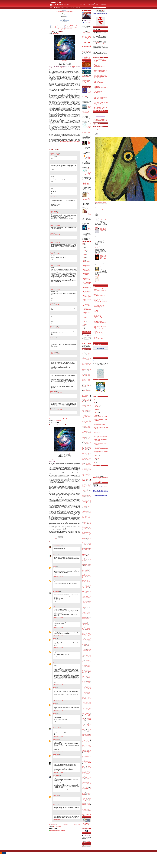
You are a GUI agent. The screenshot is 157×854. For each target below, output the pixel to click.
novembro (85, 250)
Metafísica (87, 655)
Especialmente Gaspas (54, 153)
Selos (86, 767)
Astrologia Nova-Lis (86, 399)
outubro (84, 251)
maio (84, 258)
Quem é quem (84, 731)
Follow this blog (100, 348)
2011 (83, 247)
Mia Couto (85, 656)
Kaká (87, 591)
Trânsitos (83, 794)
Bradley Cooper (88, 417)
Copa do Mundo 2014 (88, 453)
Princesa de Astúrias (85, 723)
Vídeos (88, 804)
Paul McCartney (87, 704)
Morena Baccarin (87, 667)
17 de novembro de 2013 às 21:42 (56, 409)
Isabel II (83, 558)
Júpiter (86, 590)
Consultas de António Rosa (59, 7)
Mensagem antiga (77, 418)
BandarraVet (83, 405)
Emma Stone (89, 500)
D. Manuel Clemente (88, 464)
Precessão (104, 3)
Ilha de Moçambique (97, 86)
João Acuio (83, 575)
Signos (87, 771)
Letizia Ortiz (88, 612)
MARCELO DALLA (53, 326)
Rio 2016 (87, 744)
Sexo (87, 768)
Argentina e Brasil (96, 64)
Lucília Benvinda (53, 371)
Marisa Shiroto (88, 643)
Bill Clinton (88, 412)
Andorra (90, 370)
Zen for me (88, 814)
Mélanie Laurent (85, 650)
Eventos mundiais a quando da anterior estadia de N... (87, 296)
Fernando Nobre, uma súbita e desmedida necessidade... (87, 288)
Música (90, 673)
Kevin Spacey (84, 598)
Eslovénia (84, 506)
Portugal (83, 718)
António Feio (83, 384)
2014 (83, 243)
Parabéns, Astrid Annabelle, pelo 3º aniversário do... (86, 303)
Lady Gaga (89, 606)
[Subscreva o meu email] (63, 10)
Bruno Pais (86, 421)
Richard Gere (83, 741)
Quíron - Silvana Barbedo (98, 332)
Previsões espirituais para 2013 (99, 99)
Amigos (83, 366)
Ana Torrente (86, 370)
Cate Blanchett (87, 427)
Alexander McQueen (85, 363)
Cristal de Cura (84, 458)
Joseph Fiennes (88, 586)
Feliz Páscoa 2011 (86, 286)
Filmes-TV (78, 7)
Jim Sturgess (88, 574)
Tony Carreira (88, 792)
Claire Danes (86, 442)
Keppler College (85, 596)
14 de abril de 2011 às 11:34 (55, 174)
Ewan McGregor (85, 511)
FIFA (82, 521)
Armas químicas (89, 386)
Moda (84, 666)
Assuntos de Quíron (97, 65)
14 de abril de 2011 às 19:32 (55, 338)
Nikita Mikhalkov (84, 683)
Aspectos (87, 392)
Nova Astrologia (85, 688)
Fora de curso (85, 523)
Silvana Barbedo (84, 772)
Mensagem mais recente (53, 418)
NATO (89, 677)
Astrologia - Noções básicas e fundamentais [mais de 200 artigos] (86, 80)
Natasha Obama (84, 677)
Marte (86, 645)
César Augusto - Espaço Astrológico (99, 304)
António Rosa (89, 384)
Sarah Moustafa (84, 762)
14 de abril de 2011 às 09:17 (55, 154)
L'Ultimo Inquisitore (84, 606)
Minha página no (86, 36)
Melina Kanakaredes (88, 651)
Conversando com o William (93, 4)
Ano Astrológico (84, 380)
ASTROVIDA (97, 254)
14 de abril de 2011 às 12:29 (55, 225)
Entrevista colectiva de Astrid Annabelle (100, 76)
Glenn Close (86, 534)
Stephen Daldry (84, 777)
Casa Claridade (84, 426)
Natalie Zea (88, 676)
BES (90, 410)
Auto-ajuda (87, 402)
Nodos (88, 686)
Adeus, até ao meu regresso (100, 209)
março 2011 (96, 455)
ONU (89, 693)
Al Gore (89, 359)
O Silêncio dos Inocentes (86, 692)
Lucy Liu (89, 622)
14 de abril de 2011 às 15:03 (55, 289)
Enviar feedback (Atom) (57, 420)
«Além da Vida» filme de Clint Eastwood (101, 454)
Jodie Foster (84, 576)
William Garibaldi (53, 196)
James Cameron (88, 560)
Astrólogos (86, 400)
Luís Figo (83, 623)
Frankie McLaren (84, 527)
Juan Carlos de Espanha (85, 587)
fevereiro (84, 322)
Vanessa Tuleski (96, 339)
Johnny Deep (83, 581)
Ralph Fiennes (87, 734)
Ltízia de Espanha (84, 617)
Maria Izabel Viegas (88, 638)
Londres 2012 (86, 615)
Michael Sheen (84, 661)
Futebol (90, 528)
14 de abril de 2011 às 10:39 (58, 563)
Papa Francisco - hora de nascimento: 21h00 (89, 144)
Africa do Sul (85, 359)
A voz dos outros (88, 355)
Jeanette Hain (86, 565)
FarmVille (86, 513)
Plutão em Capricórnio (86, 714)
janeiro (84, 324)
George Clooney (88, 532)
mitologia (85, 665)
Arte (85, 389)
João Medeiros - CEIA (97, 316)
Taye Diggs (83, 782)
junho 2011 (96, 412)
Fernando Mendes (84, 518)
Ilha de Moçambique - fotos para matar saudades (87, 263)
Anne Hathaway (88, 379)
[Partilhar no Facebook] (62, 537)
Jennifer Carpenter (87, 566)
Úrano (84, 795)
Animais (83, 378)
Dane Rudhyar (87, 468)
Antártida (89, 380)
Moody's (83, 667)
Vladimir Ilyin (88, 805)
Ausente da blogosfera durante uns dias (101, 448)
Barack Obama (89, 405)
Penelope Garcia (87, 709)
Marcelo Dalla (87, 635)
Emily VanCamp (84, 500)
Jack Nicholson (84, 559)
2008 (83, 328)
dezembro (85, 248)
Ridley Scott (83, 744)
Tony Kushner (84, 793)
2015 (88, 352)
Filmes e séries (96, 80)
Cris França (88, 457)
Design (87, 479)
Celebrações (86, 431)
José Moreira (85, 585)
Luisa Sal (83, 624)
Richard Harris (88, 741)
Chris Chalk (88, 436)
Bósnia (89, 416)
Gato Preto (83, 532)
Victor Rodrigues (84, 804)
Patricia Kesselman (85, 703)
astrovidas (55, 761)
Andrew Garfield (87, 374)
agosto (84, 254)
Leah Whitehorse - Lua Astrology (99, 317)
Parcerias (95, 96)
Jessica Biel (88, 571)
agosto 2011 (97, 409)
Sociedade (87, 773)
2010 (83, 325)
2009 (83, 327)
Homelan (86, 549)
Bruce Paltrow (87, 420)
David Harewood (89, 475)
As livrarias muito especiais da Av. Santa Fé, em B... (86, 279)
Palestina (83, 697)
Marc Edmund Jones (85, 634)
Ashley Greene (85, 390)
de (86, 32)
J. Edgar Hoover (87, 558)
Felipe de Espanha (84, 516)
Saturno (89, 762)
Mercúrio (83, 654)
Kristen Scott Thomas (86, 602)
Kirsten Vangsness (85, 601)
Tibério (86, 788)
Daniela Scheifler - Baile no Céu (99, 305)
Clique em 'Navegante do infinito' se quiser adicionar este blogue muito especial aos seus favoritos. (100, 120)
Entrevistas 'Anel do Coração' (98, 77)
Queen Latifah (87, 730)
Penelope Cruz (85, 708)
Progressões (83, 729)
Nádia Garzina (85, 675)
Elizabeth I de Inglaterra (88, 497)
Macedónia (88, 628)
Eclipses (86, 494)
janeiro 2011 (97, 458)
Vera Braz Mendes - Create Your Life (100, 341)
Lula (89, 624)
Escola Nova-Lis (88, 505)
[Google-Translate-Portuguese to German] (71, 25)
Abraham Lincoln (87, 357)
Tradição (88, 793)
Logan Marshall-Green (88, 614)
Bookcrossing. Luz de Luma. (87, 415)
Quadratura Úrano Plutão (85, 3)
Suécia (86, 778)
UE (88, 794)
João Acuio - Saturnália (97, 315)
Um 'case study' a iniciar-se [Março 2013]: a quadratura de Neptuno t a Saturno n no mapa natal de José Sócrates (101, 107)
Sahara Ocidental (85, 755)
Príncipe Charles (88, 725)
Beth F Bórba (85, 411)
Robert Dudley (84, 746)
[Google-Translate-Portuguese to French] (57, 25)
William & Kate (85, 810)
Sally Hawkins (86, 756)
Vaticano (90, 798)
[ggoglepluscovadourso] (65, 10)
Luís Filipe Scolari (87, 623)
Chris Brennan (84, 436)
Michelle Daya (96, 323)
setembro (84, 253)
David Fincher (83, 475)
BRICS (82, 420)
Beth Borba (95, 300)
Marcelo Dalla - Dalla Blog (98, 321)
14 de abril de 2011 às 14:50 (55, 242)
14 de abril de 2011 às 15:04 (55, 304)
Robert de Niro (88, 745)
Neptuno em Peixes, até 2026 (57, 31)
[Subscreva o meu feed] (62, 10)
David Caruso (88, 474)
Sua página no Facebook (86, 76)
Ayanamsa (83, 404)
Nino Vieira (88, 683)
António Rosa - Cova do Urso (98, 299)
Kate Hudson (88, 592)
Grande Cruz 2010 (97, 81)
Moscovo (86, 670)
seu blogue (61, 67)
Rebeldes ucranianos (88, 735)
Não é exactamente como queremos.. (100, 202)
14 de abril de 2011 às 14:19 (55, 234)
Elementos (86, 496)
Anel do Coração (82, 4)
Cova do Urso (55, 2)
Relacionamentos (75, 3)
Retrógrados (86, 740)
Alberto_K (88, 77)
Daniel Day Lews (84, 469)
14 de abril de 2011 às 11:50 (58, 604)
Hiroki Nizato (96, 310)
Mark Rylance (84, 644)
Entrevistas (87, 502)
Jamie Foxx (87, 564)
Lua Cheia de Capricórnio (85, 618)
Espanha (84, 507)
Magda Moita (88, 629)
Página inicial (65, 418)
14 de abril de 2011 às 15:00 (55, 265)
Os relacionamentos (97, 93)
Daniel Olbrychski (87, 470)
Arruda (82, 389)
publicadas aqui (74, 66)
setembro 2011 (97, 408)
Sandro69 (52, 241)
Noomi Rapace (86, 687)
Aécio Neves (89, 358)
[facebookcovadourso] (64, 10)
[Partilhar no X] (61, 537)
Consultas (83, 452)
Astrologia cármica (85, 85)
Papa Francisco (87, 699)
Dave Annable (85, 473)
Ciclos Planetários (103, 4)
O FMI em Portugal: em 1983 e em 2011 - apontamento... (87, 283)
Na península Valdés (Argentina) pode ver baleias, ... (87, 307)
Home (51, 7)
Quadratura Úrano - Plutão (98, 101)
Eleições (83, 496)
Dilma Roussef (85, 489)
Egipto (89, 495)
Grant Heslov (85, 539)
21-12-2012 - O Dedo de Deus (99, 59)
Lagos (84, 607)
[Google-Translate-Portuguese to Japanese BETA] (71, 26)
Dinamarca (89, 489)
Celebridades (84, 432)
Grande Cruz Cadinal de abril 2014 (99, 82)
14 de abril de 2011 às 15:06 (55, 314)
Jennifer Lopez (88, 569)
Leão (87, 607)
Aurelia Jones (88, 401)
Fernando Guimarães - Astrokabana (99, 307)
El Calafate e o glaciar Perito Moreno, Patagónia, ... (87, 292)
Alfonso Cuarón (88, 364)
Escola (84, 32)
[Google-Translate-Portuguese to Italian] (57, 26)
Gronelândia (89, 539)
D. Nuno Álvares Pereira (86, 465)
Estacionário (88, 507)
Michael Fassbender (85, 659)
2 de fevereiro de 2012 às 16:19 (55, 401)
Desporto (83, 480)
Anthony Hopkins (84, 381)
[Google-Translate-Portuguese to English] (57, 27)
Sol (82, 774)
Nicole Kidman (88, 682)
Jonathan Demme (84, 582)
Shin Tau (83, 771)
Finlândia (84, 522)
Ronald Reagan (84, 750)
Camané (90, 421)
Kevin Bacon (88, 597)
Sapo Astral (86, 760)
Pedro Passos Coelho (88, 707)
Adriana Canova (84, 358)
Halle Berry (85, 543)
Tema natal (85, 787)
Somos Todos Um (96, 337)
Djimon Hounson (85, 490)
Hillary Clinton (87, 548)
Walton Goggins (84, 809)
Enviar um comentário (52, 417)
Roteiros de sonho (88, 751)
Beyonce (89, 411)
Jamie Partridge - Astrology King (99, 312)
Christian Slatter (89, 438)
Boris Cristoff (85, 416)
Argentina (83, 386)
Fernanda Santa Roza (86, 517)
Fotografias (89, 523)
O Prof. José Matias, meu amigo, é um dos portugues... (86, 270)
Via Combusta (88, 803)
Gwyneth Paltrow (88, 542)
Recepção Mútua (85, 736)
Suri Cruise (89, 778)
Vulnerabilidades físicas (86, 808)
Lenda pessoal (88, 608)
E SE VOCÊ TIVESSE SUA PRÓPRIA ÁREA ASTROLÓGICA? (103, 229)
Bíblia (82, 412)
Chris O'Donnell (88, 437)
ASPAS (90, 390)
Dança (82, 468)
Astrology (83, 401)
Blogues (83, 413)
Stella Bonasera (87, 776)
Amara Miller (88, 365)
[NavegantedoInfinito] (64, 15)
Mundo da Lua (97, 275)
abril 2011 (96, 415)
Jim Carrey (83, 574)
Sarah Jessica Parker (87, 761)
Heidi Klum (89, 544)
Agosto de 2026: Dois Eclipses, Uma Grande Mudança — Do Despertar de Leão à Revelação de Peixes (103, 257)
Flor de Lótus (89, 522)
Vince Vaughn (84, 805)
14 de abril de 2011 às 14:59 (55, 253)
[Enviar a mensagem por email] (58, 537)
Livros (87, 613)
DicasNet (83, 486)
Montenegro (88, 666)
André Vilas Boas (84, 373)
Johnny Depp (88, 581)
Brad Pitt (83, 417)
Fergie (89, 516)
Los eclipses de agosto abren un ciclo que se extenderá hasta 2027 (103, 219)
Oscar (89, 694)
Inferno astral (89, 555)
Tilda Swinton (84, 789)
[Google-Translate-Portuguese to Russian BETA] (71, 27)
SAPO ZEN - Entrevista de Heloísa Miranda (101, 104)
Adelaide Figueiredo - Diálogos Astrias (100, 290)
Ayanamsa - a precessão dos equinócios (100, 71)
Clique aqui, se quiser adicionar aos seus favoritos (64, 11)
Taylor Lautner (88, 782)
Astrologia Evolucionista (96, 3)
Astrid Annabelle (53, 211)
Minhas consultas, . (86, 38)
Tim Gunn (89, 789)
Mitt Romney (89, 665)
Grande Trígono (89, 538)
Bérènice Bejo (87, 410)
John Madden (84, 580)
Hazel (86, 544)
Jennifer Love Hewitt (85, 570)
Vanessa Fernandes (84, 798)
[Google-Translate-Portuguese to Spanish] (64, 28)
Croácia (88, 459)
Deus (88, 480)
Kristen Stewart (84, 603)
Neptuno (57, 33)
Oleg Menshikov (84, 693)
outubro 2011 (97, 406)
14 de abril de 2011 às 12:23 (55, 212)
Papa (85, 698)
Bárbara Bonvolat (85, 406)
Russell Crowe (85, 752)
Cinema (89, 441)
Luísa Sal (86, 624)
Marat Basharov (88, 633)
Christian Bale (84, 438)
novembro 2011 (97, 405)
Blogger (100, 481)
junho (84, 257)
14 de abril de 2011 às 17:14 (55, 327)
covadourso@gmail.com (86, 51)
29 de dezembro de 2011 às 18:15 (56, 392)
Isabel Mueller (96, 311)
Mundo (86, 672)
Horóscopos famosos (86, 550)
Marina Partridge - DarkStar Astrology (100, 322)
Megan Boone (89, 649)
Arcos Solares (86, 385)
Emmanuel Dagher (85, 501)
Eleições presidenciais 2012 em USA (100, 75)
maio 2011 (96, 413)
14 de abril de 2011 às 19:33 (55, 353)
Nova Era (72, 7)
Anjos (87, 378)
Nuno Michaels (96, 325)
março (84, 321)
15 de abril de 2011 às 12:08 (55, 360)
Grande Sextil (83, 538)
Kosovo (90, 601)
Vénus (86, 800)
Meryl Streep (89, 654)
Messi (83, 655)
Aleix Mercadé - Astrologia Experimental (100, 291)
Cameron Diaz (85, 422)
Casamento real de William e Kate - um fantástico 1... (87, 266)
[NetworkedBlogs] (100, 346)
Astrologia (54, 33)
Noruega (90, 687)
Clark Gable (88, 443)
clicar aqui (87, 841)
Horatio (89, 549)
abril (84, 260)
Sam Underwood (87, 757)
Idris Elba (84, 553)
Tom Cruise (83, 792)
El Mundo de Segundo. (98, 266)
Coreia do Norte (85, 454)
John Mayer (88, 580)
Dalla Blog (96, 227)
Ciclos (85, 441)
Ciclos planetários (97, 72)
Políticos (89, 715)
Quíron (67, 7)
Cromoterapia (84, 460)
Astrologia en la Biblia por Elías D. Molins (100, 70)
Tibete (90, 788)
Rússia (89, 752)
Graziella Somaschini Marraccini (99, 309)
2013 (83, 244)
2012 (83, 246)
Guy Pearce (83, 542)
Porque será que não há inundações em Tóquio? (87, 316)
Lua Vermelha (85, 622)
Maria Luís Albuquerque (86, 639)
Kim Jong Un (88, 598)
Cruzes (83, 463)
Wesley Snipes (89, 809)
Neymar (83, 682)
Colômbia (86, 447)
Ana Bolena (83, 368)
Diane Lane (88, 485)
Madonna (83, 629)
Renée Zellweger (89, 739)
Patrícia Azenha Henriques (87, 702)
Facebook (78, 67)
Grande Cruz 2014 (86, 537)
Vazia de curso (85, 799)
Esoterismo (89, 506)
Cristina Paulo (52, 161)
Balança (88, 404)
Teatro (82, 783)
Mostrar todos (106, 283)
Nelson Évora (83, 681)
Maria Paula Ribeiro (85, 640)
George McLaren (84, 533)
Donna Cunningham (88, 491)
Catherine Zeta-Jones (85, 428)
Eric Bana (83, 505)
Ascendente (89, 389)
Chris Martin (83, 437)
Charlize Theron (88, 433)
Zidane (85, 815)
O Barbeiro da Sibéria (88, 691)
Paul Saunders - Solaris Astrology (99, 328)
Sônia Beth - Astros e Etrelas (98, 338)
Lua (88, 617)
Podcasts (85, 715)
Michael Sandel (88, 660)
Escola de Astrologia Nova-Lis (99, 306)
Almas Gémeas (84, 365)
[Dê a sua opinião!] (59, 537)
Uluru (90, 794)
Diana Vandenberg (84, 484)
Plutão (87, 713)
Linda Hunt (83, 613)
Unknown (52, 172)
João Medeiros (88, 575)
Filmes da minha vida (87, 521)
